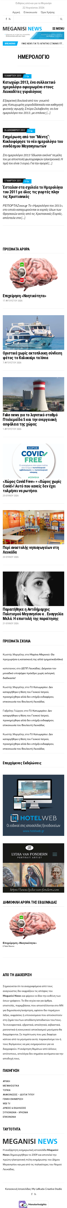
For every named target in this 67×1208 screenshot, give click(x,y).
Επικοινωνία (30, 12)
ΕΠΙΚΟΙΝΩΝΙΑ (9, 1116)
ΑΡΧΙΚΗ (6, 1081)
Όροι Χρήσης (48, 12)
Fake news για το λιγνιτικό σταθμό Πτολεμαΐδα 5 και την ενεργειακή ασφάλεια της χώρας (30, 419)
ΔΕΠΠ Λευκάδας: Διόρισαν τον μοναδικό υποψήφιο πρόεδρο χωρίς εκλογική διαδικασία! (29, 673)
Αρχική (16, 12)
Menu (59, 28)
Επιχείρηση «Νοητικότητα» (24, 295)
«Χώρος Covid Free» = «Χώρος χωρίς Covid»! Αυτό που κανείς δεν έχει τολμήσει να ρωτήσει (32, 486)
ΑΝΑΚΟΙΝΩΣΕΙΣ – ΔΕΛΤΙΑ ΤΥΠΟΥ (18, 1094)
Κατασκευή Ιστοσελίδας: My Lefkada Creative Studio (33, 1188)
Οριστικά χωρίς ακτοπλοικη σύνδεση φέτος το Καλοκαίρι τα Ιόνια (32, 355)
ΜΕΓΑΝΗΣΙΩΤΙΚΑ (11, 1085)
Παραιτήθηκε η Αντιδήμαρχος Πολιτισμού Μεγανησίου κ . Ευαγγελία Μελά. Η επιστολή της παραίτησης (33, 614)
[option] (42, 43)
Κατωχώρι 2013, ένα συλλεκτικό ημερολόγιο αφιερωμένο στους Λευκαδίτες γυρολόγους (29, 87)
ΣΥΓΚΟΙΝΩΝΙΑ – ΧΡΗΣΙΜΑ (15, 1112)
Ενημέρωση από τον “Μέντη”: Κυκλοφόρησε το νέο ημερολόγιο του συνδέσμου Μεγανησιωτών (33, 141)
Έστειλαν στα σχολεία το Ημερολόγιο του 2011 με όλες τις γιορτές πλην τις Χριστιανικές (33, 192)
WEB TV (6, 1103)
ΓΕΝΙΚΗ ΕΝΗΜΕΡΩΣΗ (13, 1099)
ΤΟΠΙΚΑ (6, 1090)
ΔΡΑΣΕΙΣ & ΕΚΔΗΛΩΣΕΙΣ (14, 1108)
